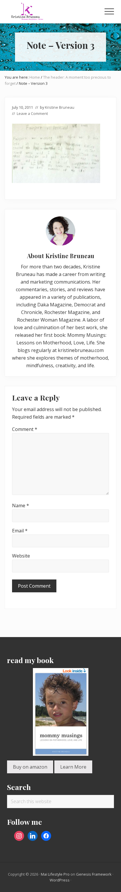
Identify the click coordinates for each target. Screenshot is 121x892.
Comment (24, 429)
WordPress (60, 880)
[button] (109, 11)
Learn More (73, 767)
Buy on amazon (30, 767)
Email (20, 530)
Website (21, 556)
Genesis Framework (94, 874)
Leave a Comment (32, 113)
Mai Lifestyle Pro (55, 874)
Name (20, 505)
